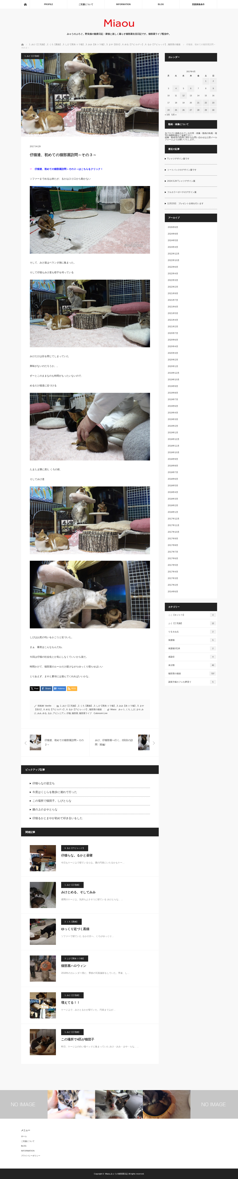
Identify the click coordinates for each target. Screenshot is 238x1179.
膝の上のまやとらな (44, 809)
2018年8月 (173, 465)
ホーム (24, 1136)
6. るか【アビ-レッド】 (77, 709)
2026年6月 (173, 227)
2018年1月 (173, 512)
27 (191, 110)
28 (198, 110)
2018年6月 (173, 479)
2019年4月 (173, 412)
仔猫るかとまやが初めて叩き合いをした (57, 818)
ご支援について (86, 4)
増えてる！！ (70, 1002)
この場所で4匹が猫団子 (77, 1039)
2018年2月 (173, 505)
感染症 (191, 657)
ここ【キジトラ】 (191, 615)
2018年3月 (173, 499)
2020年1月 (173, 366)
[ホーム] (25, 4)
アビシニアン (59, 713)
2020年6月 (173, 340)
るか (50, 713)
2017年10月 (173, 532)
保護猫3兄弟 (191, 648)
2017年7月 (173, 552)
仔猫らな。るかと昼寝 (77, 855)
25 (176, 110)
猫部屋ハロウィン (73, 966)
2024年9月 (173, 234)
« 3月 (167, 115)
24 (168, 110)
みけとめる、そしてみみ (78, 892)
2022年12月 (173, 253)
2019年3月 (173, 419)
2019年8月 (173, 393)
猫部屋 (75, 713)
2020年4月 (173, 346)
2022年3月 (173, 280)
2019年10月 (173, 379)
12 (183, 96)
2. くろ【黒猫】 (85, 706)
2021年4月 (173, 320)
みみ (39, 713)
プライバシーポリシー (30, 1156)
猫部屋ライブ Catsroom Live (93, 713)
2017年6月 (173, 558)
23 (213, 103)
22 (206, 103)
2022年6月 (173, 267)
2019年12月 (173, 373)
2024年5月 (173, 240)
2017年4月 (173, 571)
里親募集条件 (198, 4)
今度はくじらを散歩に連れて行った (54, 792)
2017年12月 (173, 518)
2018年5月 (173, 485)
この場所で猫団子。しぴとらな (51, 800)
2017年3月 (173, 578)
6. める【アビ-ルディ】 (54, 709)
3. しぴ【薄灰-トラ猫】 (105, 706)
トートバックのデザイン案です (182, 170)
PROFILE (48, 4)
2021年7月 (173, 300)
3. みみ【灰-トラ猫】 (126, 706)
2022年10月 (173, 260)
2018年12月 (173, 439)
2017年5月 (173, 565)
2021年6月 (173, 306)
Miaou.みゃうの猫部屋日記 (116, 1174)
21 (198, 103)
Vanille (48, 706)
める (45, 713)
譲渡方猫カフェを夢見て (191, 682)
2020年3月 (173, 353)
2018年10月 (173, 452)
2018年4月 (173, 492)
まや (138, 709)
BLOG (161, 4)
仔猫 (69, 713)
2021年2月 (173, 326)
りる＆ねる (191, 631)
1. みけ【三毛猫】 (32, 56)
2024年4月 (173, 247)
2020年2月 (173, 359)
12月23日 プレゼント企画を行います (185, 203)
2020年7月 (173, 333)
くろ (128, 709)
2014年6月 (173, 591)
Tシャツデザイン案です (178, 158)
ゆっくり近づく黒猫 (75, 929)
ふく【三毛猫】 (191, 623)
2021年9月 (173, 293)
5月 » (173, 115)
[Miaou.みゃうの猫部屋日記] (119, 28)
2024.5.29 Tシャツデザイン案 (181, 181)
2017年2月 (173, 585)
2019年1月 (173, 432)
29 (206, 110)
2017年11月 (173, 525)
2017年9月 (173, 538)
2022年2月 (173, 287)
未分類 (191, 665)
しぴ (133, 709)
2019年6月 (173, 406)
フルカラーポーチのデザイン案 (182, 192)
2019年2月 (173, 426)
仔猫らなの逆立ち (43, 783)
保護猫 (191, 640)
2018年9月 (173, 459)
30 (213, 110)
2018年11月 (173, 446)
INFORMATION (123, 4)
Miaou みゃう (117, 709)
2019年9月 (173, 386)
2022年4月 (173, 273)
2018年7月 (173, 472)
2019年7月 (173, 399)
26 (183, 110)
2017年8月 (173, 545)
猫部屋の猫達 (95, 709)
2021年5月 (173, 313)
